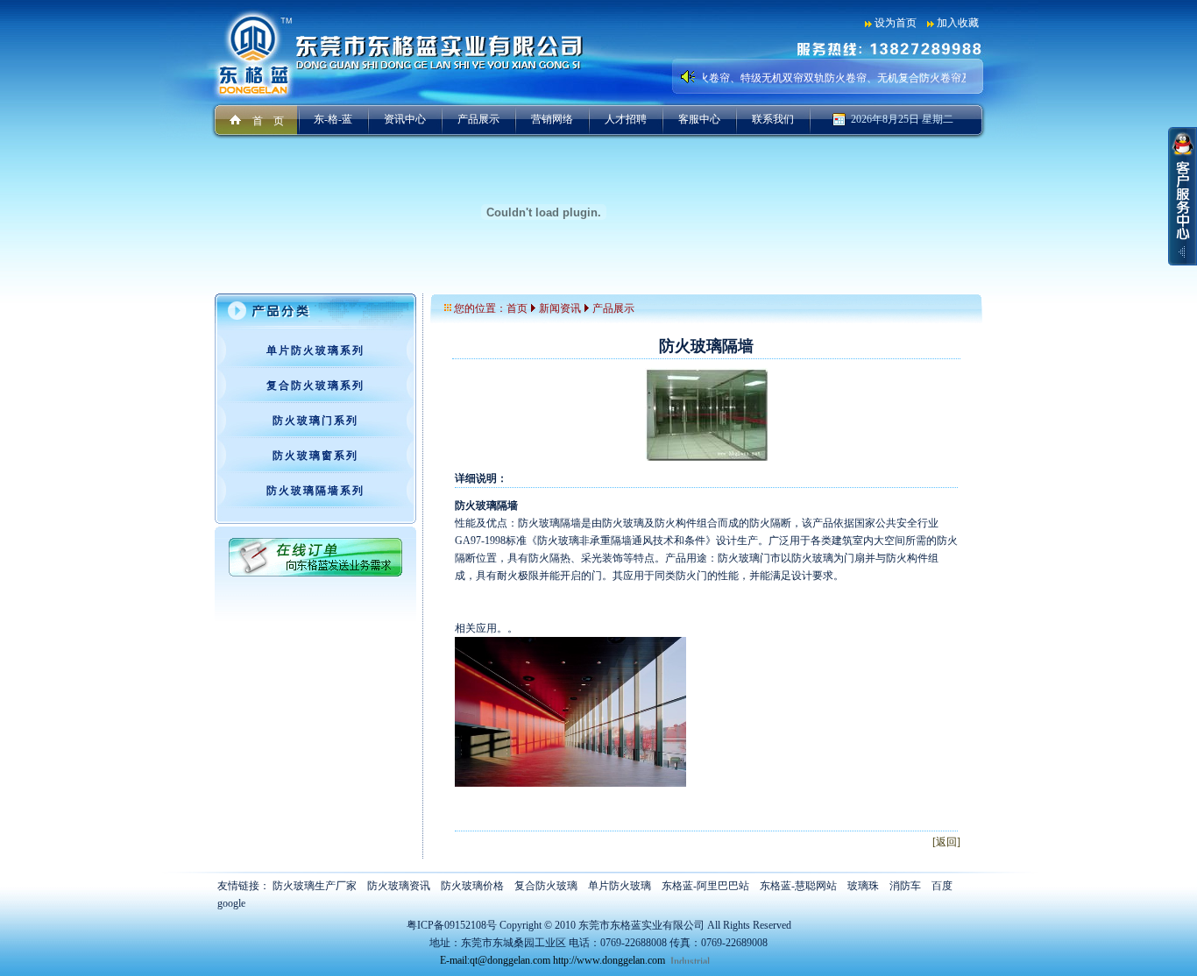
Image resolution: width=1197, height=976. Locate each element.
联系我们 (773, 119)
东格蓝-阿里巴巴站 (705, 886)
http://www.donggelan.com (609, 960)
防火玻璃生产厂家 (315, 886)
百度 (942, 886)
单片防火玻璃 (619, 886)
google (231, 903)
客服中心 (699, 119)
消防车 (905, 886)
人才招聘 (626, 119)
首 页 (268, 121)
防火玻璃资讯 (398, 886)
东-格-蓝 (333, 119)
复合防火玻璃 (545, 886)
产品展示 (478, 119)
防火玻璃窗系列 (315, 455)
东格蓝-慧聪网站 (798, 886)
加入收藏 (958, 23)
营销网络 (552, 119)
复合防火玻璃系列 (315, 385)
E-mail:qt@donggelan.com (495, 960)
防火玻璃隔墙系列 (315, 490)
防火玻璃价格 (472, 886)
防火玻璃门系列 (315, 420)
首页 (517, 308)
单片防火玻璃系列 (315, 350)
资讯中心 (405, 119)
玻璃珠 (863, 886)
